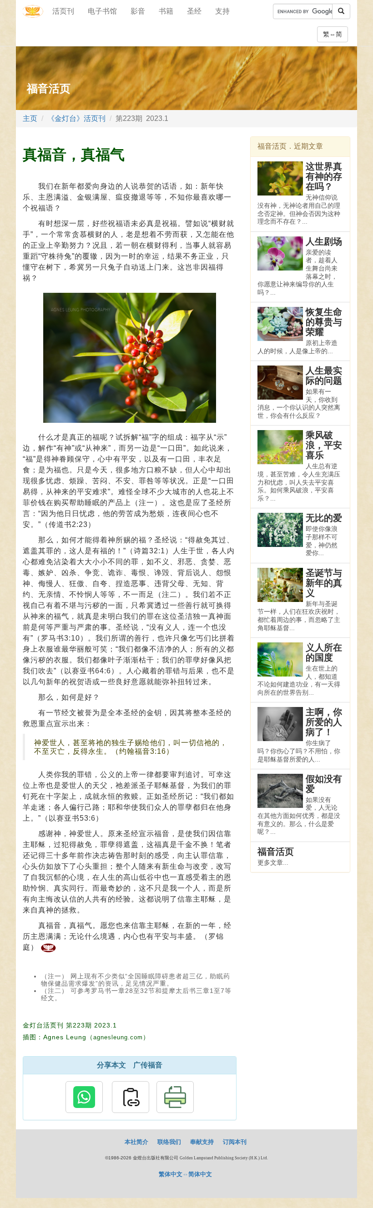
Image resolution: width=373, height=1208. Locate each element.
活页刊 (63, 11)
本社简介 (136, 1141)
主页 (30, 118)
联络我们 (169, 1141)
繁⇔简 (332, 34)
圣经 (194, 11)
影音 (138, 11)
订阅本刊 (235, 1141)
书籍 (166, 11)
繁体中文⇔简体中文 (185, 1174)
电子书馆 (102, 11)
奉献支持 (202, 1141)
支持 (222, 11)
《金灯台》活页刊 (76, 118)
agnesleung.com (118, 1037)
